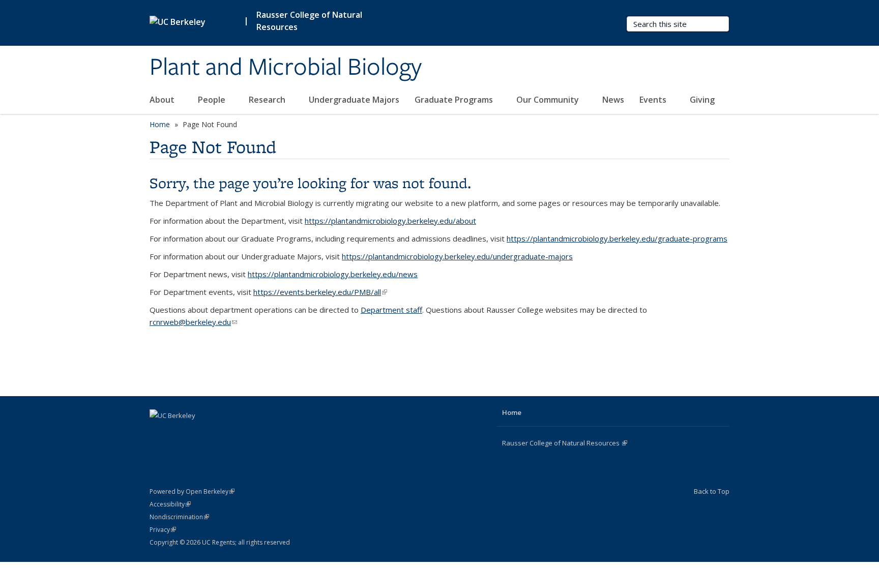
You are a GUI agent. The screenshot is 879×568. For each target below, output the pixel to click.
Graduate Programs (455, 99)
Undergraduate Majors (354, 99)
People (212, 99)
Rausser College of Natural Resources (309, 21)
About (163, 99)
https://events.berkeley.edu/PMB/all (320, 292)
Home (160, 124)
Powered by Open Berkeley (192, 491)
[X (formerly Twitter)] (178, 433)
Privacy (163, 529)
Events (653, 99)
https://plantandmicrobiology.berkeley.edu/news (333, 274)
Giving (702, 99)
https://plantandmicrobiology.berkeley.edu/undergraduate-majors (457, 256)
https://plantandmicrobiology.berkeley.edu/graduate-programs (617, 238)
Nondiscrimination (179, 517)
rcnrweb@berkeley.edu (193, 322)
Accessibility (170, 504)
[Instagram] (198, 433)
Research (268, 99)
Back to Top (711, 491)
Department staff (391, 310)
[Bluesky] (218, 433)
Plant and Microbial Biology (286, 67)
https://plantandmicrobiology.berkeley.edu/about (390, 221)
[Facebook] (159, 433)
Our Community (548, 99)
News (613, 99)
